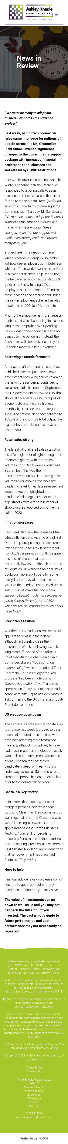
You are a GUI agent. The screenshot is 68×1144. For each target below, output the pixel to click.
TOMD (43, 1138)
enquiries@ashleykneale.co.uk (35, 1006)
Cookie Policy (34, 1071)
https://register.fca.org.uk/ (19, 991)
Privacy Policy (34, 1067)
